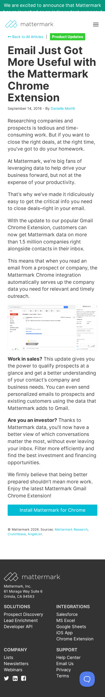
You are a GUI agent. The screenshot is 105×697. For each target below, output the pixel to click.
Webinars (13, 669)
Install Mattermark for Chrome (52, 510)
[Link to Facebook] (23, 678)
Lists (8, 657)
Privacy (63, 669)
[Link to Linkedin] (16, 678)
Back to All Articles (27, 36)
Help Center (68, 657)
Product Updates (67, 36)
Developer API (18, 626)
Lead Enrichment (21, 620)
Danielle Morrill (63, 108)
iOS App (64, 632)
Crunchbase (17, 534)
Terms (62, 675)
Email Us (65, 663)
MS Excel (65, 620)
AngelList (35, 534)
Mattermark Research (71, 529)
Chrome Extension (75, 638)
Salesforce (67, 614)
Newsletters (16, 663)
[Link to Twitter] (8, 678)
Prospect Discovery (23, 614)
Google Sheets (71, 626)
